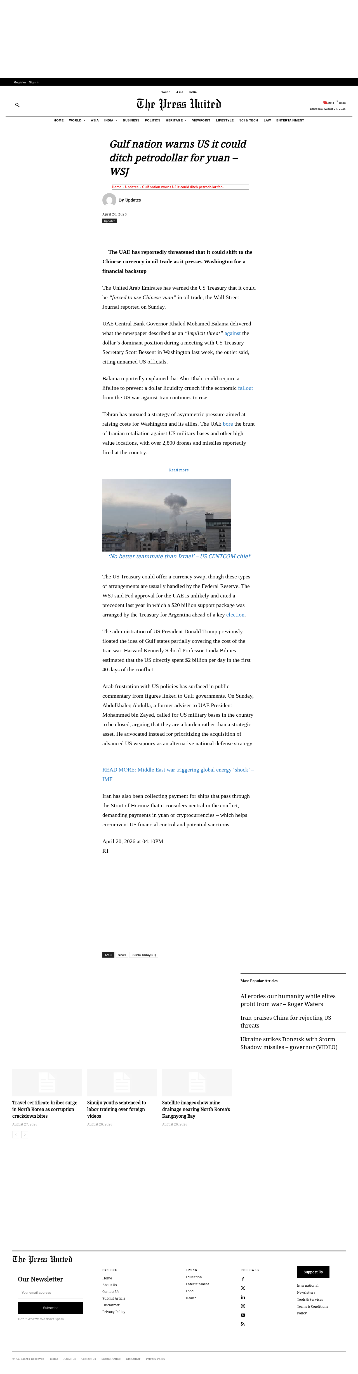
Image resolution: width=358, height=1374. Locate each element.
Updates (131, 186)
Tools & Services (310, 1299)
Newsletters (306, 1292)
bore (228, 424)
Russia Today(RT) (143, 955)
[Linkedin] (193, 233)
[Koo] (347, 233)
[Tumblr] (231, 233)
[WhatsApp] (180, 233)
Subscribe (50, 1308)
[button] (17, 105)
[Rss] (243, 1324)
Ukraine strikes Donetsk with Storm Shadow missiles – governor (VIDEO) (289, 1043)
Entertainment (197, 1284)
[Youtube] (243, 1315)
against (233, 333)
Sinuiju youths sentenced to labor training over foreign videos (116, 1109)
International (308, 1285)
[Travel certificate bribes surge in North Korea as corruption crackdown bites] (47, 1082)
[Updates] (110, 200)
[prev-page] (15, 1134)
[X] (154, 233)
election (235, 614)
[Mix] (257, 233)
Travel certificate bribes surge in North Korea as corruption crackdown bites (44, 1109)
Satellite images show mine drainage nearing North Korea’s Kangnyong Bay (196, 1109)
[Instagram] (243, 1306)
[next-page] (24, 1134)
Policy (302, 1313)
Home (116, 186)
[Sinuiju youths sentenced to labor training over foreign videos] (122, 1082)
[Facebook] (141, 233)
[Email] (219, 233)
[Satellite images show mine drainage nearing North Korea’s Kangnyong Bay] (197, 1082)
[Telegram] (244, 233)
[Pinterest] (206, 233)
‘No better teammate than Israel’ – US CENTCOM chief (179, 556)
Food (190, 1291)
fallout (245, 388)
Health (191, 1298)
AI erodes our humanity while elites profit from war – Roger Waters (288, 1000)
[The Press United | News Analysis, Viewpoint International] (179, 105)
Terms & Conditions (312, 1306)
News (122, 955)
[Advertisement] (179, 39)
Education (194, 1277)
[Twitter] (243, 1288)
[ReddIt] (167, 233)
